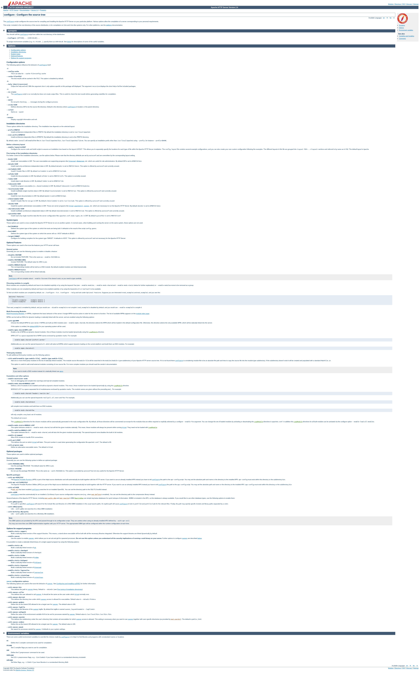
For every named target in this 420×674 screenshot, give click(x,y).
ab (35, 548)
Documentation (24, 10)
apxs (61, 371)
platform (109, 25)
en (384, 18)
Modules (391, 4)
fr (387, 18)
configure (10, 21)
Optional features (17, 56)
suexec (86, 206)
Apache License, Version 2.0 (25, 670)
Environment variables (406, 30)
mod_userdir (176, 619)
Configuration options (18, 50)
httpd (71, 206)
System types (15, 54)
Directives (398, 4)
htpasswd (72, 161)
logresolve (38, 572)
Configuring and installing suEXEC (68, 583)
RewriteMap (79, 498)
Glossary (409, 4)
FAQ (403, 4)
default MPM (34, 326)
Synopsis (402, 25)
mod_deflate (96, 494)
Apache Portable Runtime (23, 479)
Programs (43, 10)
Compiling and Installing (406, 36)
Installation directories (18, 52)
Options (401, 28)
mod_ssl (15, 489)
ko (390, 18)
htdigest (37, 562)
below (69, 41)
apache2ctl (78, 206)
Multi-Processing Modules (15, 313)
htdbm (36, 557)
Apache (5, 10)
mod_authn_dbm (50, 498)
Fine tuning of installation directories (69, 589)
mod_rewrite (64, 498)
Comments (402, 38)
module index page (142, 313)
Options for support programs (21, 58)
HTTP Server (14, 10)
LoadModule (93, 332)
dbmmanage (80, 161)
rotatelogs (38, 577)
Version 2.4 (34, 10)
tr (394, 18)
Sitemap (415, 4)
